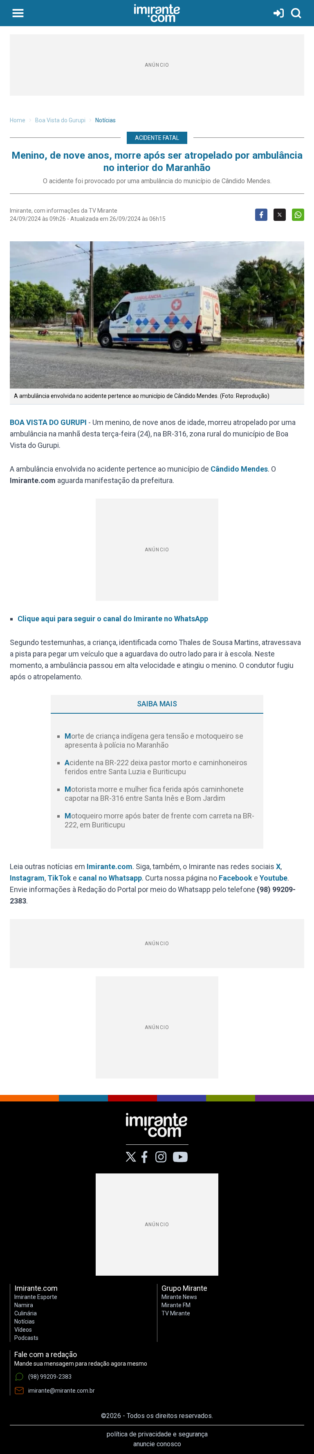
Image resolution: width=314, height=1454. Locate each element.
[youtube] (180, 1157)
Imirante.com (109, 866)
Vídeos (23, 1329)
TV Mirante (175, 1313)
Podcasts (26, 1338)
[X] (131, 1157)
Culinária (25, 1313)
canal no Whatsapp (110, 878)
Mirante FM (176, 1305)
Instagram (27, 878)
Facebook (235, 878)
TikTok (59, 878)
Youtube (273, 878)
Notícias (105, 120)
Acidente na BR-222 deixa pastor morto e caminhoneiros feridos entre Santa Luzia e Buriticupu (156, 767)
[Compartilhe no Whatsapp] (298, 215)
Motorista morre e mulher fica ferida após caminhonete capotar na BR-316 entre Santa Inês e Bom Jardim (154, 794)
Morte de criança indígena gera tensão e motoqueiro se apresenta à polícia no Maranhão (154, 741)
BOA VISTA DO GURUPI (48, 422)
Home (17, 120)
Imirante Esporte (35, 1297)
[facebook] (144, 1157)
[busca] (296, 13)
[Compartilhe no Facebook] (261, 215)
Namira (23, 1305)
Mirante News (179, 1297)
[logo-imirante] (157, 13)
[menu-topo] (18, 13)
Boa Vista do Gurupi (60, 120)
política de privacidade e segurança (157, 1434)
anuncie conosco (157, 1444)
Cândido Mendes (239, 469)
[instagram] (161, 1157)
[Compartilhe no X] (280, 215)
